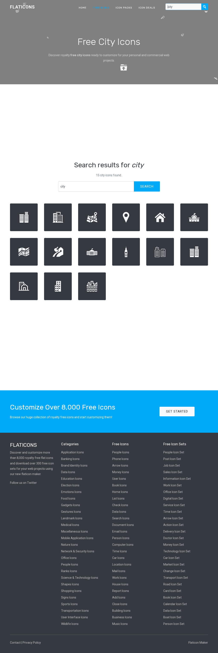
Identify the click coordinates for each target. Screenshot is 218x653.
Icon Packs (124, 7)
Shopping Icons (71, 591)
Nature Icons (69, 544)
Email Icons (119, 531)
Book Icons (119, 485)
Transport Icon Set (175, 577)
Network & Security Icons (77, 551)
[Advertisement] (109, 122)
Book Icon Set (172, 597)
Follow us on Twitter (23, 482)
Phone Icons (120, 459)
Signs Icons (68, 597)
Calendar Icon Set (175, 604)
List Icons (118, 498)
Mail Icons (118, 571)
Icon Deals (147, 7)
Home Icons (120, 492)
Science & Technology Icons (79, 577)
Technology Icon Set (176, 551)
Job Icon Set (171, 465)
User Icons (119, 478)
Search (146, 186)
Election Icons (70, 485)
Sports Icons (69, 604)
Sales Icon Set (172, 472)
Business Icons (122, 617)
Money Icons (120, 472)
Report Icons (120, 591)
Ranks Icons (69, 571)
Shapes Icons (70, 584)
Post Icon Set (172, 459)
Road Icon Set (172, 584)
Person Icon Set (173, 624)
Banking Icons (70, 459)
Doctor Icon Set (173, 538)
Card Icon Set (172, 591)
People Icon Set (173, 452)
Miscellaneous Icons (74, 531)
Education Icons (71, 478)
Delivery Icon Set (174, 531)
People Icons (69, 564)
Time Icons (119, 551)
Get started (177, 411)
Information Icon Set (177, 478)
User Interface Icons (74, 617)
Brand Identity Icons (74, 465)
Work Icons (119, 577)
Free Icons (101, 7)
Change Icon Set (174, 571)
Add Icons (118, 597)
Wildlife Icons (70, 624)
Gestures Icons (71, 511)
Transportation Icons (75, 610)
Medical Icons (70, 525)
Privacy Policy (32, 642)
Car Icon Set (171, 558)
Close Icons (119, 604)
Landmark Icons (71, 518)
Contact (15, 642)
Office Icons (69, 558)
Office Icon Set (173, 492)
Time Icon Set (172, 511)
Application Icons (72, 452)
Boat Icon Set (172, 617)
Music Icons (120, 624)
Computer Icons (122, 544)
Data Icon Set (172, 610)
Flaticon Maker (198, 642)
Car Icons (118, 558)
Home (82, 7)
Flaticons (22, 7)
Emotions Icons (71, 492)
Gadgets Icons (70, 505)
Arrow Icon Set (173, 518)
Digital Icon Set (173, 498)
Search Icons (120, 518)
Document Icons (123, 525)
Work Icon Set (172, 485)
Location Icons (121, 564)
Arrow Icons (120, 465)
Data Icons (68, 472)
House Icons (120, 584)
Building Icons (121, 610)
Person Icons (120, 538)
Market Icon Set (173, 564)
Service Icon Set (174, 505)
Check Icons (120, 505)
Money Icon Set (173, 544)
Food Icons (68, 498)
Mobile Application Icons (77, 538)
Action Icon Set (173, 525)
